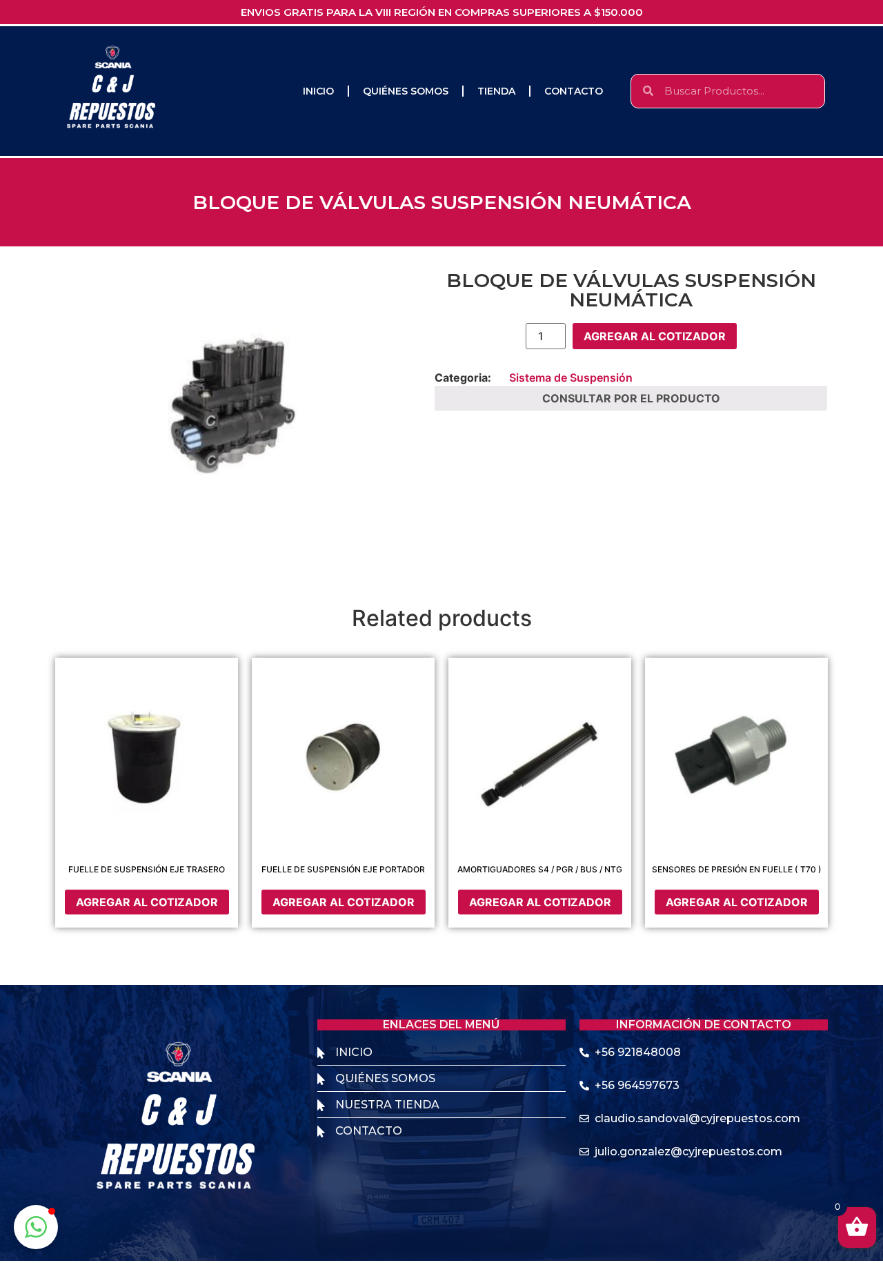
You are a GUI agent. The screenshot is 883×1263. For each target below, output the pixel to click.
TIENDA (496, 91)
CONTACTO (573, 91)
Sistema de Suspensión (571, 377)
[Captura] (238, 417)
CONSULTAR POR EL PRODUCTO (631, 398)
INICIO (318, 91)
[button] (36, 1227)
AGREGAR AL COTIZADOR (655, 336)
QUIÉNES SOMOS (405, 91)
